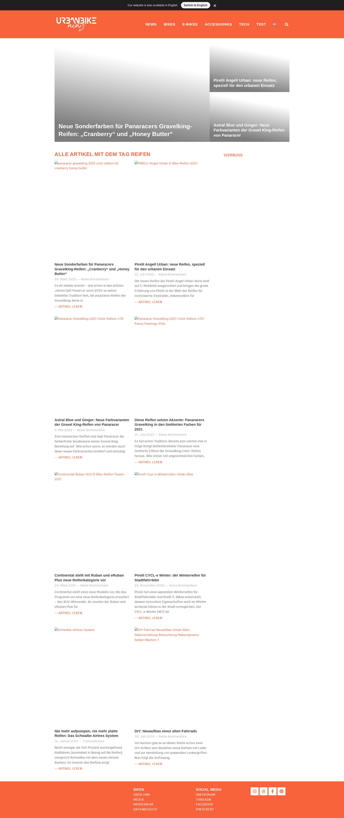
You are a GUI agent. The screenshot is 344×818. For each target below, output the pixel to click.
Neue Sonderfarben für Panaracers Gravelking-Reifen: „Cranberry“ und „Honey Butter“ (92, 269)
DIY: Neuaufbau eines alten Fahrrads (166, 731)
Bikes (169, 24)
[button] (208, 789)
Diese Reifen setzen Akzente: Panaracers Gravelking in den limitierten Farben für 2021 (169, 424)
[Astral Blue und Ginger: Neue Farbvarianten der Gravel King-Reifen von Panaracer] (249, 117)
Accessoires (218, 24)
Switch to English (195, 5)
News (151, 24)
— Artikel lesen (68, 306)
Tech (244, 24)
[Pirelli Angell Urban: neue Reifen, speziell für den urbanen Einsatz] (249, 67)
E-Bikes (190, 24)
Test (261, 24)
